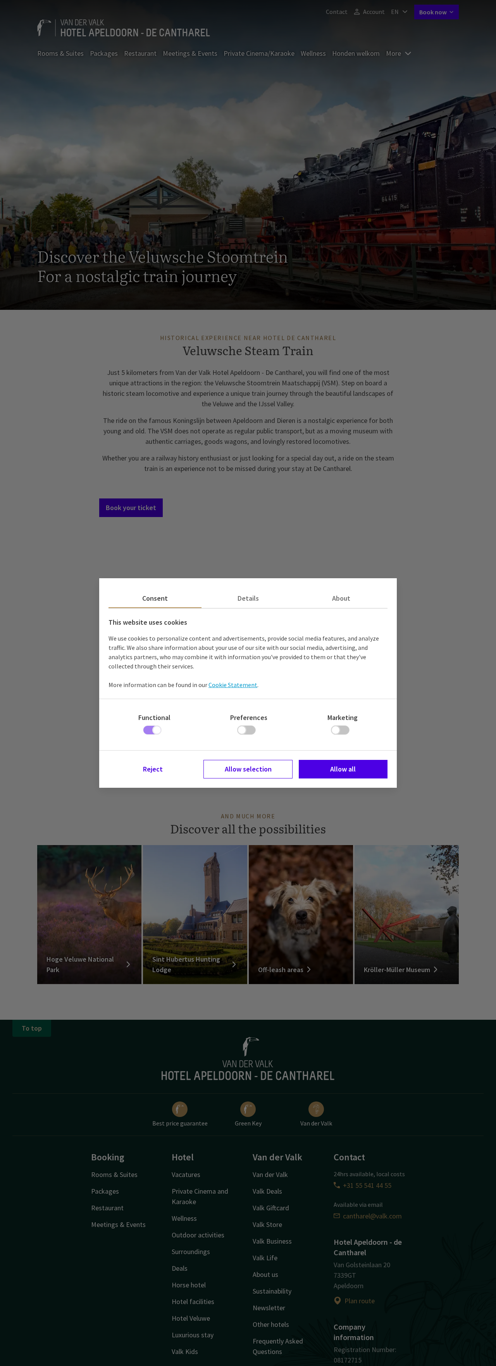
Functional (154, 717)
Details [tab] (248, 598)
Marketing (342, 717)
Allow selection (248, 769)
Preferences (248, 717)
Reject (153, 769)
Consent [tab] (155, 598)
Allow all (343, 769)
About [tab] (341, 598)
